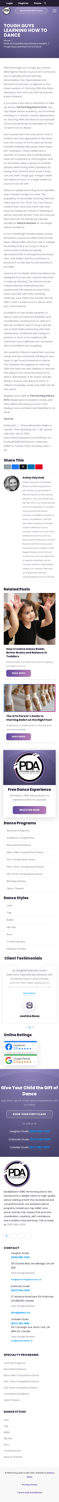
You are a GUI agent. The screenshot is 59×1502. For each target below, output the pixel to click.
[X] (45, 3)
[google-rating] (29, 1059)
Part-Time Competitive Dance (25, 866)
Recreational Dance (19, 845)
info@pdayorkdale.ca (21, 1341)
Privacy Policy (29, 1484)
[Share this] (15, 466)
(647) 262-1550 (20, 1323)
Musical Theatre (16, 948)
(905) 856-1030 (16, 1224)
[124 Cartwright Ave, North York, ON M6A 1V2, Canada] (7, 1328)
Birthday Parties (16, 881)
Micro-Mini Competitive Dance (25, 852)
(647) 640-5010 (20, 1290)
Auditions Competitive (20, 837)
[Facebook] (49, 3)
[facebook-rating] (29, 1046)
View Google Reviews (23, 1273)
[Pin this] (39, 466)
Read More (29, 993)
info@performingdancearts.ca (26, 1279)
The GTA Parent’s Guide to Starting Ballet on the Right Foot (29, 718)
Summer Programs (18, 830)
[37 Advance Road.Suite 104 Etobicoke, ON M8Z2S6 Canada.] (7, 1297)
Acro (9, 934)
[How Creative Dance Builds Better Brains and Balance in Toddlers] (29, 619)
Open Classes (15, 888)
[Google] (29, 1236)
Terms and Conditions (29, 1492)
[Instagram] (53, 3)
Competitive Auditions (16, 1393)
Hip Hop (11, 927)
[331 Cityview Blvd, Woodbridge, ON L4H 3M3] (7, 1264)
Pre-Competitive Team (21, 859)
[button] (7, 3)
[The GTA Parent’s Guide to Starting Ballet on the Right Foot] (29, 698)
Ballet (10, 920)
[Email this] (7, 466)
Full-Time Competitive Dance (24, 874)
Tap (9, 912)
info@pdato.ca (20, 1312)
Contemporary (16, 941)
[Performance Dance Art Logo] (6, 11)
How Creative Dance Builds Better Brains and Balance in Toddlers (26, 652)
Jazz (9, 905)
